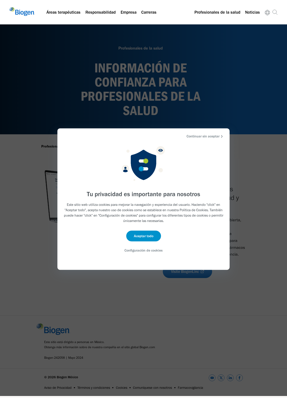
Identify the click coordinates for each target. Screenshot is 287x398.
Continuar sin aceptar (203, 136)
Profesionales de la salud (217, 12)
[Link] (267, 12)
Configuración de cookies (143, 250)
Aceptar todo (143, 236)
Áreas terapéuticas (63, 12)
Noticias (252, 12)
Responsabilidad (100, 12)
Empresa (129, 12)
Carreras (149, 12)
